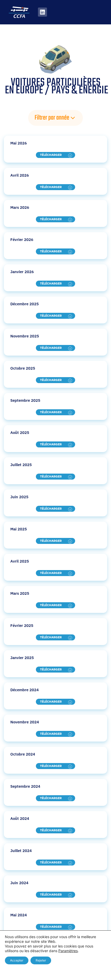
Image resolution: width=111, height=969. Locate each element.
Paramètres (68, 951)
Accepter (16, 960)
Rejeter (41, 960)
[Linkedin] (42, 12)
